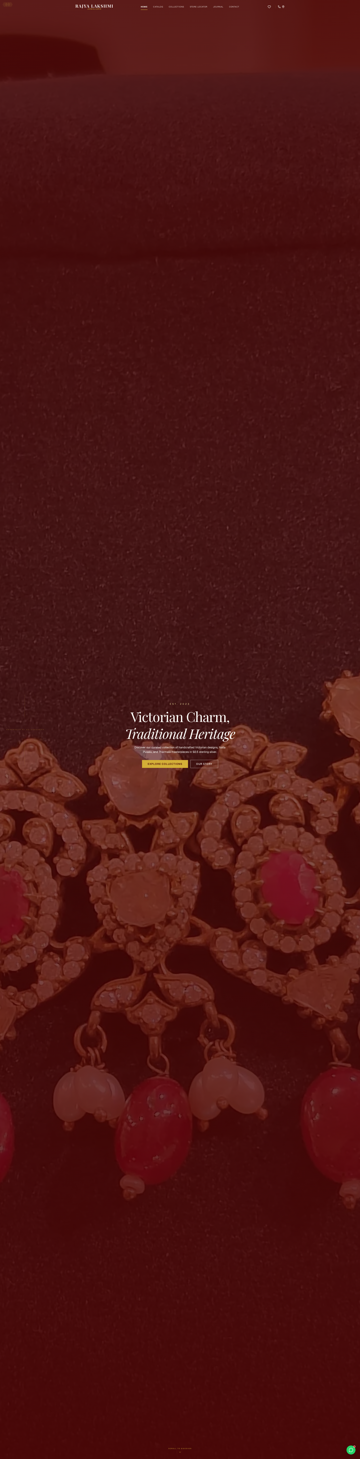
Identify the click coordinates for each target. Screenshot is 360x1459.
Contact (234, 6)
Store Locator (198, 6)
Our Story (204, 764)
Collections (176, 6)
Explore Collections (165, 764)
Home (144, 6)
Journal (218, 6)
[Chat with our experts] (351, 1449)
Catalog (158, 6)
